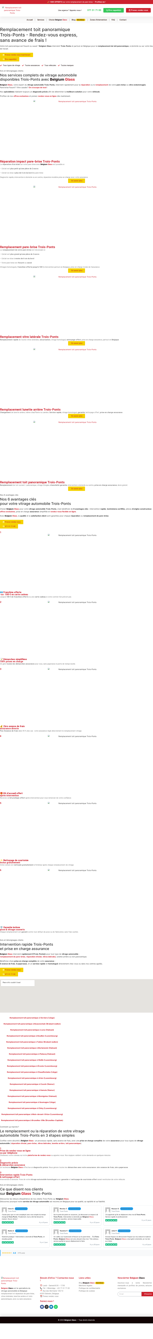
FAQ (113, 20)
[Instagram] (47, 1307)
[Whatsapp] (56, 1307)
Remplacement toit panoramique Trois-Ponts (32, 482)
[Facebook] (42, 1307)
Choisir (58, 20)
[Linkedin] (51, 1307)
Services (40, 20)
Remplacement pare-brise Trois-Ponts (27, 247)
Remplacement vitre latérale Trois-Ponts (29, 337)
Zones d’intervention (98, 20)
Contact (123, 20)
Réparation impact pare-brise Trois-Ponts (30, 161)
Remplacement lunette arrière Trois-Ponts (30, 409)
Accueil (30, 20)
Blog (78, 20)
